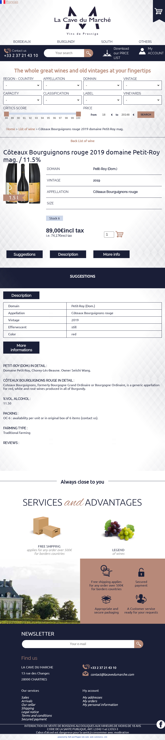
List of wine (27, 129)
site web (85, 737)
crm (105, 737)
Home (10, 129)
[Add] (119, 234)
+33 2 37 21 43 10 (103, 667)
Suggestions (24, 254)
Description (68, 254)
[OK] (88, 53)
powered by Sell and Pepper (69, 737)
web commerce (96, 737)
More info (111, 254)
